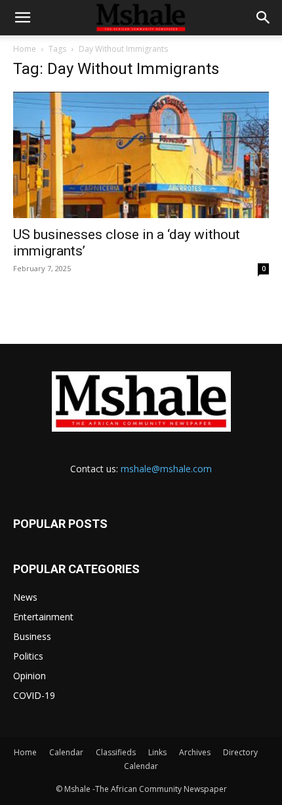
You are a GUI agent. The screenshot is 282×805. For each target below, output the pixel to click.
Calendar (66, 752)
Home (24, 48)
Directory (240, 752)
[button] (22, 17)
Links (157, 752)
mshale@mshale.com (166, 468)
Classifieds (116, 752)
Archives (195, 752)
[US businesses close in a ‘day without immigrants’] (141, 155)
